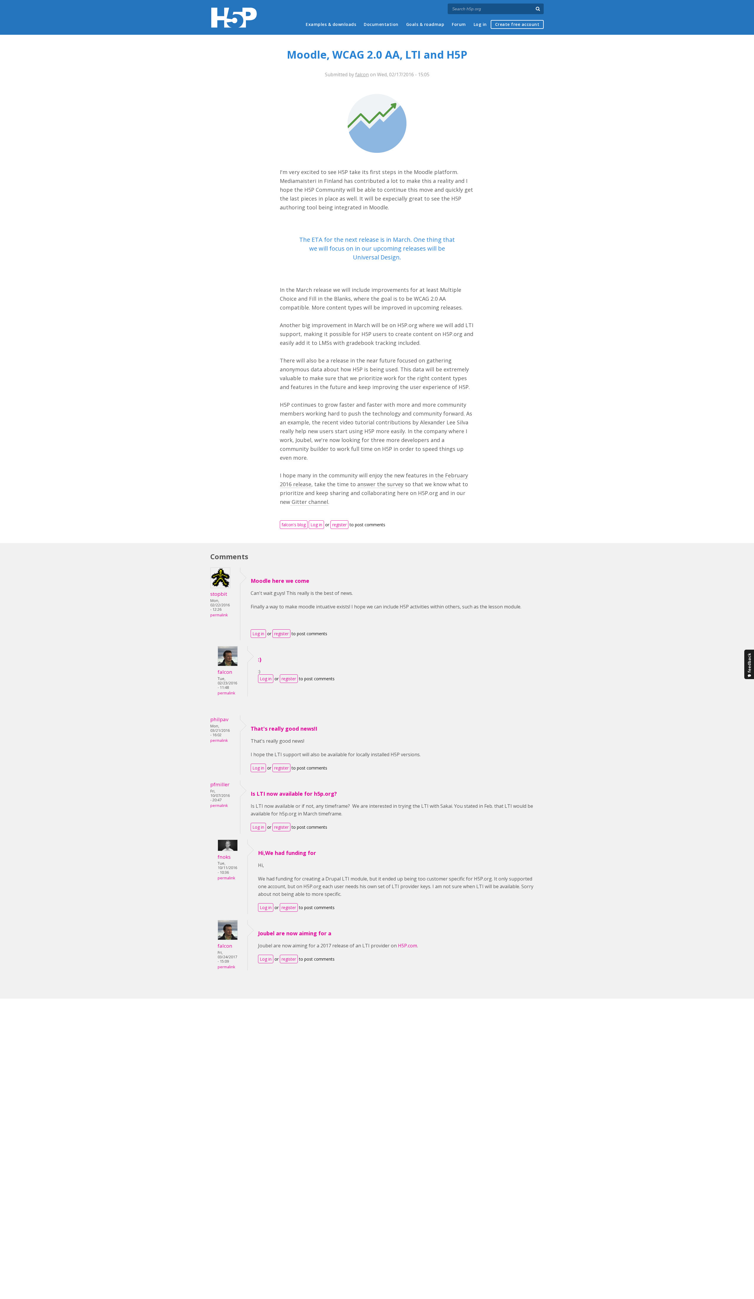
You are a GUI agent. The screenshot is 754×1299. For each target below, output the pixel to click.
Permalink (219, 615)
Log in (480, 24)
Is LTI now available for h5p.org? (294, 793)
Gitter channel (309, 501)
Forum (459, 24)
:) (259, 659)
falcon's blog (294, 524)
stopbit (218, 593)
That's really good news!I (284, 728)
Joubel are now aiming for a (294, 933)
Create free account (517, 24)
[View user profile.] (220, 586)
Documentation (381, 24)
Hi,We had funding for (287, 852)
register (339, 524)
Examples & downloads (331, 24)
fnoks (224, 856)
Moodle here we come (280, 580)
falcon (362, 74)
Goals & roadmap (425, 24)
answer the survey (380, 484)
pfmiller (219, 784)
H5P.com (407, 945)
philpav (219, 719)
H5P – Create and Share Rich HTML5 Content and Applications (234, 17)
